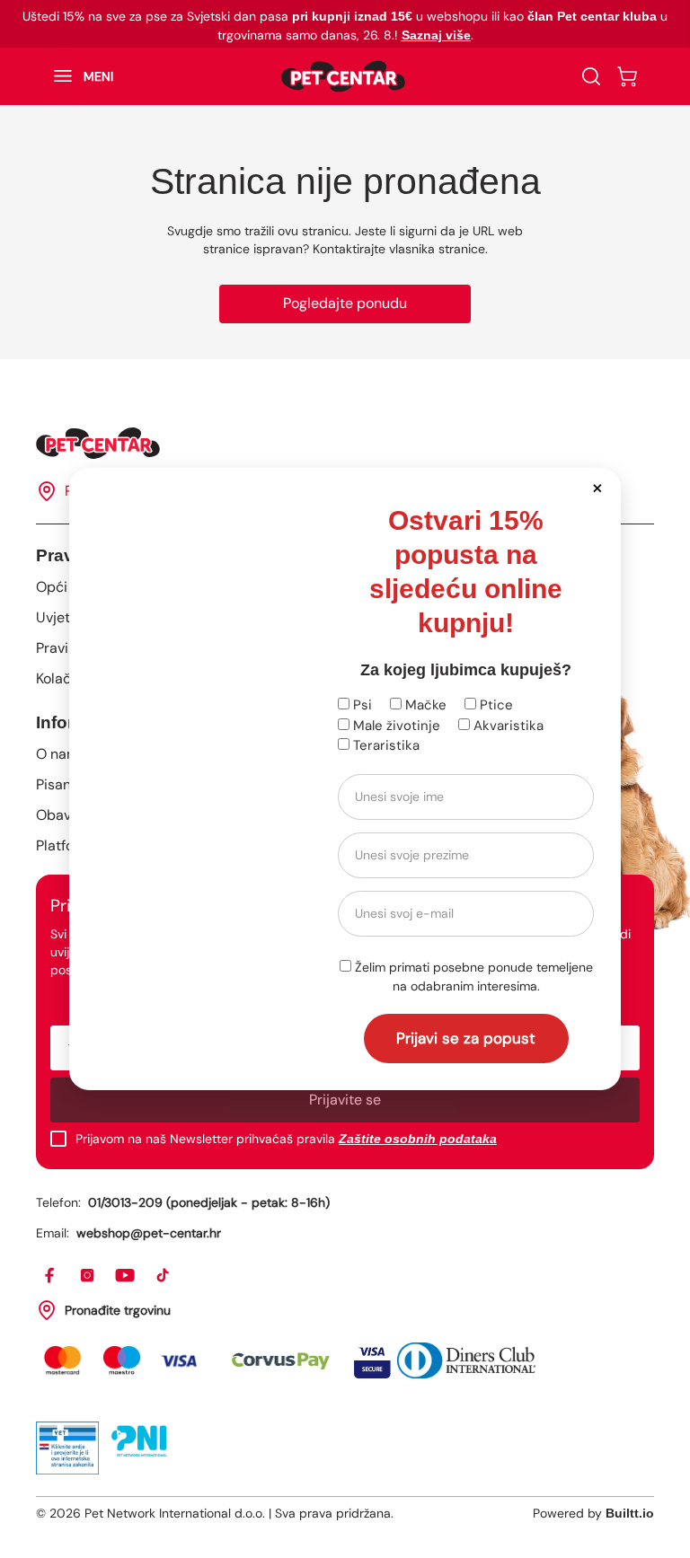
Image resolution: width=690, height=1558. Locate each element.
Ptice (494, 705)
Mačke (424, 705)
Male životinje (394, 726)
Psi (360, 705)
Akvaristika (507, 726)
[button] (597, 487)
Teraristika (384, 745)
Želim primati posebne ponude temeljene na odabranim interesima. (472, 976)
